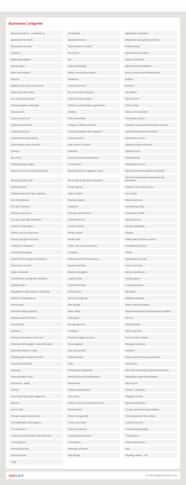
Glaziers (129, 232)
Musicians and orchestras (23, 317)
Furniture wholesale (135, 226)
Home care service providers (82, 245)
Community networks (21, 124)
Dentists (15, 151)
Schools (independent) (79, 389)
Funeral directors (76, 219)
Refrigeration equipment (80, 370)
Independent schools (135, 258)
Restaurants (74, 383)
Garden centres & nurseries (25, 232)
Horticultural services (136, 245)
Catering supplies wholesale (25, 105)
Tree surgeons (18, 442)
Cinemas (72, 111)
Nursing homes (132, 324)
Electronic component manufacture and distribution (144, 179)
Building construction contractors (27, 85)
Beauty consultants (134, 59)
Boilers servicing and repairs (82, 72)
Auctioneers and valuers (137, 52)
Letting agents (132, 278)
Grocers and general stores (25, 239)
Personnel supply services (81, 337)
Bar (69, 59)
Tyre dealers (74, 442)
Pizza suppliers (75, 343)
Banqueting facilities (21, 59)
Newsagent (74, 317)
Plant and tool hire (77, 350)
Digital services (133, 151)
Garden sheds (75, 232)
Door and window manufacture (83, 157)
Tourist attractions (77, 429)
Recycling (15, 370)
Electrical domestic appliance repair (85, 170)
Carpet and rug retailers (80, 98)
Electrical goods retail (21, 180)
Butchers (129, 85)
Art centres (73, 52)
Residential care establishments (84, 376)
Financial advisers (76, 199)
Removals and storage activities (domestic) (147, 370)
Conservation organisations (24, 137)
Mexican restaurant (77, 298)
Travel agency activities (80, 435)
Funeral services (133, 219)
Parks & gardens (133, 330)
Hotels (128, 252)
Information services (21, 265)
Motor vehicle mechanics (137, 304)
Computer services (20, 131)
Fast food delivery (20, 199)
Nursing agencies (76, 324)
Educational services (135, 164)
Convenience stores (135, 137)
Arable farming (132, 46)
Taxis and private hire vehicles (140, 415)
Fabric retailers (75, 193)
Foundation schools (134, 213)
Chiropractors (18, 111)
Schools (14, 389)
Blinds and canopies (21, 72)
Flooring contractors (21, 213)
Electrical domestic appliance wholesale (144, 170)
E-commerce (74, 164)
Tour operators (18, 429)
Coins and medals (76, 118)
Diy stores (16, 157)
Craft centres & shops (79, 144)
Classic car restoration (136, 111)
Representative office (22, 376)
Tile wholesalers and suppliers (26, 422)
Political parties (75, 357)
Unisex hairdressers (135, 442)
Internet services (134, 265)
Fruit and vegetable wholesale (26, 219)
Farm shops (131, 193)
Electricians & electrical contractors (85, 180)
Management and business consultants (30, 291)
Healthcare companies (22, 245)
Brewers (15, 79)
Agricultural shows (77, 39)
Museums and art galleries (24, 311)
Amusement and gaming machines (142, 39)
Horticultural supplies (21, 252)
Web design (74, 455)
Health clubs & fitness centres (140, 239)
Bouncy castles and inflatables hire (142, 72)
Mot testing (74, 304)
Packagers (73, 330)
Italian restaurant (19, 271)
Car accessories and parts (81, 92)
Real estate (131, 363)
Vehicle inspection (20, 448)
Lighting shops (18, 285)
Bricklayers (73, 79)
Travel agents (132, 435)
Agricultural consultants (136, 33)
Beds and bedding (77, 65)
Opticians (15, 330)
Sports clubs (17, 409)
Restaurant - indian (20, 383)
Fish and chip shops (135, 206)
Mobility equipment (134, 298)
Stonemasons (75, 409)
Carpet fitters (132, 98)
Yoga (13, 461)
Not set (129, 317)
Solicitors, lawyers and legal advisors (86, 402)
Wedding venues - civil (136, 455)
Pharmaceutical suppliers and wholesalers (32, 343)
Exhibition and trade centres (139, 186)
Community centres (135, 118)
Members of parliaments (23, 298)
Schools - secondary (135, 389)
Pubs (70, 363)
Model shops (17, 304)
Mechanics (130, 291)
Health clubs (74, 239)
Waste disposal (18, 455)
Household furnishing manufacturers (29, 258)
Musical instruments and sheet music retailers (148, 311)
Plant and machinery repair (24, 350)
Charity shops (132, 105)
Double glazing (132, 157)
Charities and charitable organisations (86, 105)
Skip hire (15, 402)
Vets (127, 448)
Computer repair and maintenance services (146, 124)
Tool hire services (134, 422)
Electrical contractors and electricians (29, 170)
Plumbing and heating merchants (27, 357)
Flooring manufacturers (79, 213)
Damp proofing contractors (139, 144)
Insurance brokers (77, 265)
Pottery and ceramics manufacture (142, 357)
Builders (129, 79)
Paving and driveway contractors (27, 337)
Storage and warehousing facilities (142, 409)
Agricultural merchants (22, 39)
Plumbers (130, 350)
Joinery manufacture (135, 271)
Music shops (74, 311)
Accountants (74, 33)
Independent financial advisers (83, 258)
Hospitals (73, 252)
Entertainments (18, 186)
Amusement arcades (21, 46)
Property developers (21, 363)
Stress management (78, 415)
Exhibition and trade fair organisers (28, 193)
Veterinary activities (78, 448)
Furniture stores (76, 226)
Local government (134, 285)
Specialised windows (135, 402)
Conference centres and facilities (141, 131)
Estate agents (75, 186)
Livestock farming (77, 285)
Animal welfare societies (80, 46)
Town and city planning (136, 429)
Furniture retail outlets (22, 226)
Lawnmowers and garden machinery (29, 278)
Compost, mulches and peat (82, 124)
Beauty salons (18, 65)
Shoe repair (73, 396)
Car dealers (131, 92)
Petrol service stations (136, 337)
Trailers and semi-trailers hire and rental (31, 435)
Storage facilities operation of (25, 415)
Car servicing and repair (22, 98)
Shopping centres (134, 396)
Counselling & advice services (25, 144)
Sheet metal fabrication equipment (28, 396)
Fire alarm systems (20, 206)
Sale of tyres (131, 383)
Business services (77, 85)
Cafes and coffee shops (22, 92)
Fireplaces (73, 206)
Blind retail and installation (138, 65)
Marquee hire (74, 291)
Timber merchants (77, 422)
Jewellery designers (78, 271)
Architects (16, 52)
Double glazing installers (23, 164)
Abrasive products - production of (28, 33)
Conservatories (75, 137)
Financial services (133, 199)
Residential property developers (141, 376)
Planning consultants (135, 343)
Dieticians (73, 151)
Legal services (75, 278)
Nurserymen (17, 324)
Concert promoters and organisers (85, 131)
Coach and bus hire (20, 118)
